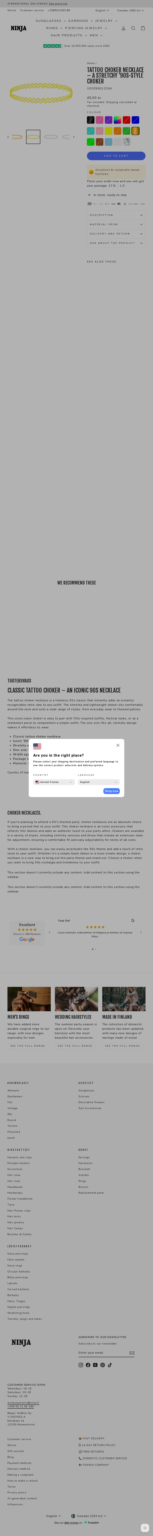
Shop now (111, 791)
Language (86, 775)
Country (41, 775)
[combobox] (47, 782)
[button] (118, 745)
